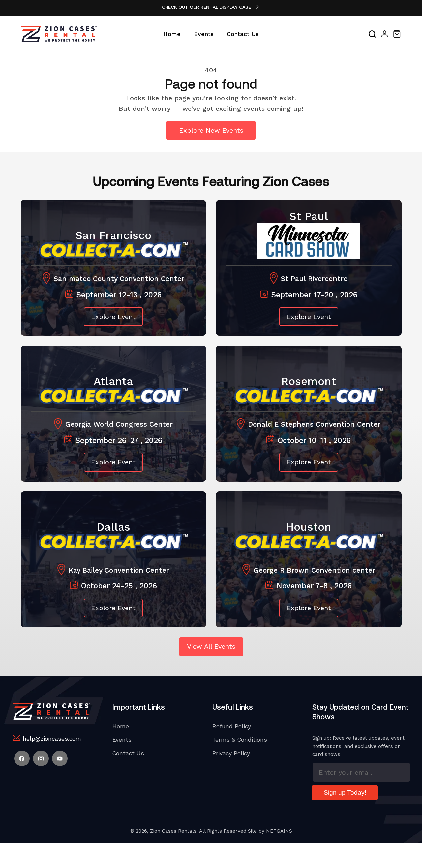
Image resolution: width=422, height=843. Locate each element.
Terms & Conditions (239, 739)
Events (122, 739)
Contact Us (128, 753)
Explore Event (113, 317)
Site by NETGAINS (270, 831)
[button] (372, 34)
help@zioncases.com (52, 738)
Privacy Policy (231, 753)
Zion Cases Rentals (173, 831)
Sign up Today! (345, 792)
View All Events (211, 646)
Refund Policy (231, 726)
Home (120, 726)
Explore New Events (211, 130)
